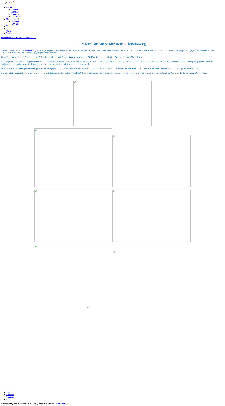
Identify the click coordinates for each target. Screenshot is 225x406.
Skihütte (9, 28)
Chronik (14, 24)
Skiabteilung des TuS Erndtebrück (18, 38)
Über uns (11, 19)
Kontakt (14, 12)
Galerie (9, 31)
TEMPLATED (61, 404)
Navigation (6, 2)
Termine (14, 9)
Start (9, 7)
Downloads (16, 16)
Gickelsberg (31, 50)
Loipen (9, 33)
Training (9, 26)
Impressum (15, 14)
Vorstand (15, 21)
